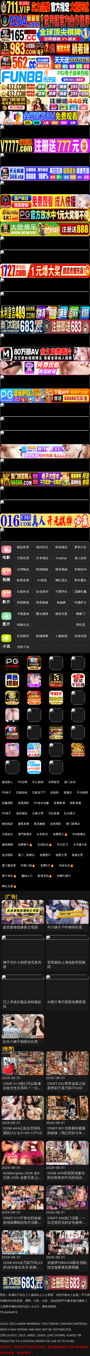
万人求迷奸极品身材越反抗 (22, 1003)
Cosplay (61, 558)
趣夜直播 (23, 824)
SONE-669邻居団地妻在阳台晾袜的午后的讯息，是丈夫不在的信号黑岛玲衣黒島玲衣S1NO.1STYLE (66, 1180)
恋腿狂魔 (81, 591)
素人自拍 (81, 558)
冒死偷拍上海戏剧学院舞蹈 (66, 964)
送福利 (54, 792)
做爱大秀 (61, 855)
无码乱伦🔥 (44, 844)
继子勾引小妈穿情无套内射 (22, 964)
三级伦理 (23, 558)
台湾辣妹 (23, 569)
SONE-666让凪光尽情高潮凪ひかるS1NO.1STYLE (22, 1130)
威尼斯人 (7, 782)
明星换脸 (42, 602)
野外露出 (81, 580)
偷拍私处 (7, 824)
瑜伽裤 (61, 602)
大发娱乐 (7, 834)
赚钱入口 (27, 876)
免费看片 (45, 855)
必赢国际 (7, 803)
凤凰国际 (23, 803)
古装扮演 (23, 591)
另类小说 (23, 647)
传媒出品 (23, 624)
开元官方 (62, 844)
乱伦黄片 (69, 813)
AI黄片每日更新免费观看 (66, 1001)
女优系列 (42, 591)
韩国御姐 (42, 569)
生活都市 (23, 636)
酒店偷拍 (21, 813)
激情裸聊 (7, 844)
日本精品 (42, 558)
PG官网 (22, 782)
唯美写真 (61, 614)
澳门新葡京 (73, 824)
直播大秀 (77, 855)
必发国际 (55, 824)
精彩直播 (75, 803)
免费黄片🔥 (25, 844)
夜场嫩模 (39, 824)
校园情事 (42, 636)
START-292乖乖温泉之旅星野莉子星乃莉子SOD (66, 1085)
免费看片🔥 (60, 834)
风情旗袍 (23, 602)
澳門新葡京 (25, 834)
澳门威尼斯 (9, 865)
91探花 (42, 580)
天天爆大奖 (80, 844)
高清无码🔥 (44, 876)
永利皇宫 (42, 834)
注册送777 (38, 792)
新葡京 (68, 792)
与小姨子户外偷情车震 (64, 927)
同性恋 (80, 624)
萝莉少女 (81, 547)
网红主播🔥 (9, 886)
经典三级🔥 (28, 865)
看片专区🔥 (9, 876)
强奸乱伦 (42, 547)
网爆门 (80, 614)
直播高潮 (59, 803)
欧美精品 (61, 547)
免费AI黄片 (64, 876)
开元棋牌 (37, 782)
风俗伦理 (81, 636)
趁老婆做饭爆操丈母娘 (20, 927)
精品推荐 (23, 547)
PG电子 (6, 792)
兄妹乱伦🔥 (66, 865)
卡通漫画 (23, 614)
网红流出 (61, 580)
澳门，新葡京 (26, 855)
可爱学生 (61, 591)
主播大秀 (37, 813)
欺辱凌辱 (23, 580)
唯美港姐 (61, 569)
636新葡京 (79, 834)
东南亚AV (80, 569)
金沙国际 (7, 855)
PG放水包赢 (41, 803)
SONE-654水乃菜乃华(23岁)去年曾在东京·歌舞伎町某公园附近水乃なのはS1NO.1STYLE (22, 1269)
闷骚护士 (81, 602)
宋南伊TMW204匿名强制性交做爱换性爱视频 (67, 1264)
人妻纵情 (61, 636)
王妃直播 (54, 813)
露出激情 (42, 614)
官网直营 (54, 782)
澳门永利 (69, 782)
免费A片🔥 (47, 865)
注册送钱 (21, 792)
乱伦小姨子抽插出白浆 (20, 1041)
